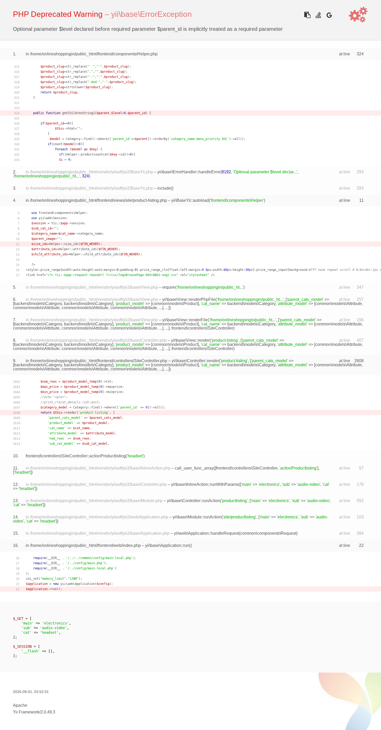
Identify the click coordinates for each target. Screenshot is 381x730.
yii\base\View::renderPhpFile (188, 299)
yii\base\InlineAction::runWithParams (205, 484)
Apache (20, 705)
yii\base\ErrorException (151, 14)
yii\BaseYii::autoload (190, 200)
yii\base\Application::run (167, 545)
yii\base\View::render (190, 340)
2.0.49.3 (47, 712)
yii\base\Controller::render (195, 361)
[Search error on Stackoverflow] (318, 14)
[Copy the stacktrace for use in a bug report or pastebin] (307, 14)
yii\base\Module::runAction (197, 517)
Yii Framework (26, 712)
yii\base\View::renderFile (185, 320)
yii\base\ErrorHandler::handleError (188, 172)
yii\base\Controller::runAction (193, 500)
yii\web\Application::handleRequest (206, 533)
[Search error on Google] (329, 14)
